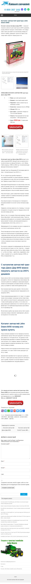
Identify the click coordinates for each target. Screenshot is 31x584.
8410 (27, 415)
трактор (11, 418)
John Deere (4, 416)
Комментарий (5, 444)
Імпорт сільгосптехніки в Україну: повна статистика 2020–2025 (15, 505)
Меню (15, 15)
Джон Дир (10, 416)
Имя (2, 461)
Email (3, 467)
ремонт (6, 418)
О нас (2, 566)
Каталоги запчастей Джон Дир (13, 415)
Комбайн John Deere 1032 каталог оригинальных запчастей (14, 536)
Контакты (3, 563)
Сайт (2, 474)
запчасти (16, 416)
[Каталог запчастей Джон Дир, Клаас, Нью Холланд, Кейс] (15, 5)
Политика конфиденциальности (8, 561)
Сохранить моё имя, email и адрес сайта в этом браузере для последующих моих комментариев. (15, 483)
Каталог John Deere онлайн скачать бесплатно (11, 568)
